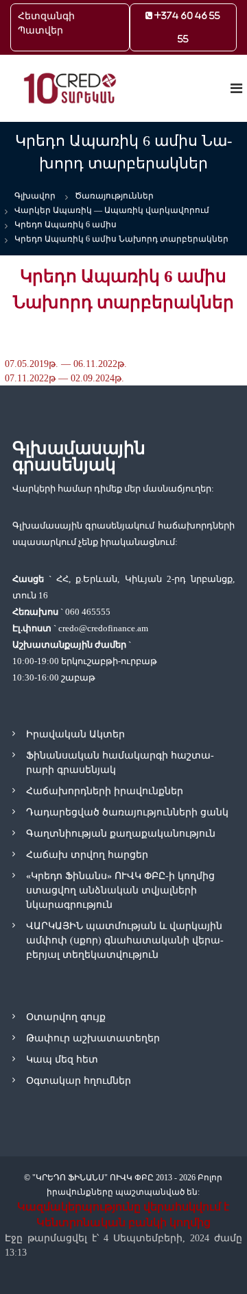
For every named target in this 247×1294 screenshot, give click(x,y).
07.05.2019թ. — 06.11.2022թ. (66, 364)
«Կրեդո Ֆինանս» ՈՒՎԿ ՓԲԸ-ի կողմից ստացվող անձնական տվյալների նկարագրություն (120, 890)
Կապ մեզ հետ (62, 1059)
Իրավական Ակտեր (75, 734)
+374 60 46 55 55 (186, 27)
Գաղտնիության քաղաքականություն (120, 833)
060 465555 (87, 612)
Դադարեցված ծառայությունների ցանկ (127, 812)
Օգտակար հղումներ (78, 1081)
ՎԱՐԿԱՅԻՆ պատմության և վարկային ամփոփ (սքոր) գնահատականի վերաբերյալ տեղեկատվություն (125, 940)
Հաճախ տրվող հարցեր (87, 855)
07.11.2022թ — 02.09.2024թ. (64, 378)
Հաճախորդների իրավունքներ (104, 791)
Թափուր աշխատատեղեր (93, 1038)
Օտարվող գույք (66, 1017)
